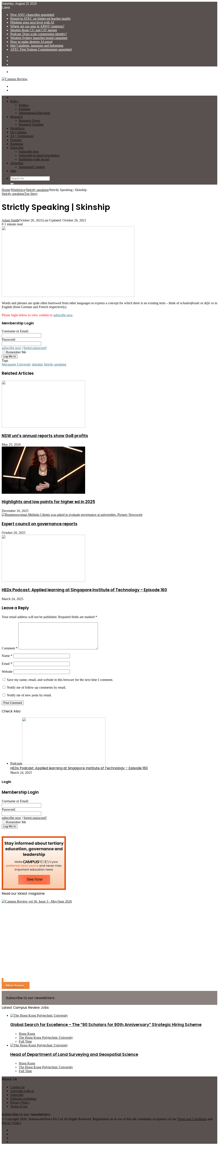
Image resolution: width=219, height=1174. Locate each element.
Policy (14, 101)
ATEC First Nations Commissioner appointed (41, 49)
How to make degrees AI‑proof (31, 42)
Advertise (16, 163)
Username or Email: (15, 331)
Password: (9, 339)
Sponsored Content (32, 167)
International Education (34, 113)
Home (6, 190)
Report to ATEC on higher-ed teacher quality (40, 18)
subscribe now (63, 315)
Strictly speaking (37, 190)
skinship (37, 364)
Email (7, 663)
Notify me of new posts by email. (29, 695)
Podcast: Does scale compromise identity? (38, 34)
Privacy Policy (20, 1102)
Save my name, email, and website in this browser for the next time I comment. (60, 680)
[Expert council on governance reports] (72, 514)
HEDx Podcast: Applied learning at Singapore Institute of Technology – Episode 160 (84, 590)
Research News (29, 120)
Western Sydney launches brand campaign (38, 38)
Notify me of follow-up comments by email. (36, 687)
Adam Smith (10, 220)
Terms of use (19, 1106)
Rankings (16, 144)
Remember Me (16, 352)
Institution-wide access (34, 159)
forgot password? (35, 348)
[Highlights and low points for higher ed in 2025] (43, 492)
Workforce (17, 128)
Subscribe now (29, 151)
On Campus (18, 132)
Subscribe (17, 147)
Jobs (13, 171)
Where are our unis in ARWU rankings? (37, 26)
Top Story (31, 194)
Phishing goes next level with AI (32, 22)
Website (7, 671)
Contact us (17, 1087)
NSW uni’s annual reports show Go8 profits (45, 436)
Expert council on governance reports (39, 524)
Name (7, 656)
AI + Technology (22, 136)
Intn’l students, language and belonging (36, 45)
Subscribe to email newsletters (39, 155)
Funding (24, 109)
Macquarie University (16, 364)
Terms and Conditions (192, 1119)
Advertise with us (22, 1091)
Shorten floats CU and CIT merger (33, 30)
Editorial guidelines (23, 1098)
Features (16, 140)
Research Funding (31, 124)
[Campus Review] (15, 79)
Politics (24, 105)
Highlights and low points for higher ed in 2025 (48, 502)
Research (16, 117)
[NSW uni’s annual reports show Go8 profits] (43, 426)
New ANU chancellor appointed (32, 15)
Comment (10, 648)
